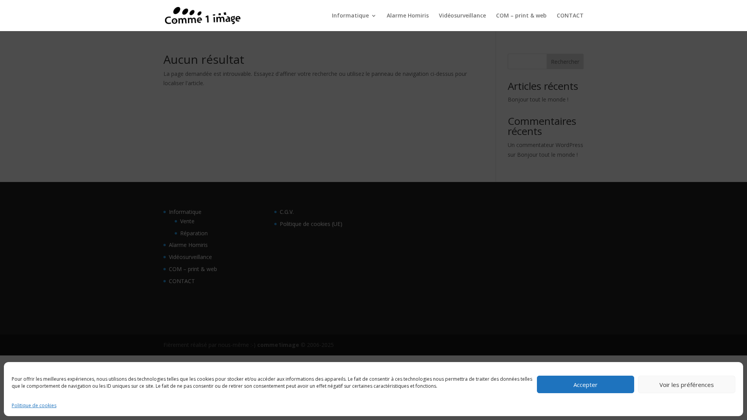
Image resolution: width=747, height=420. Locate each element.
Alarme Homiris (408, 16)
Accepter (585, 384)
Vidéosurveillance (462, 16)
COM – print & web (521, 16)
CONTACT (570, 16)
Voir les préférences (686, 384)
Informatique (350, 16)
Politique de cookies (34, 405)
